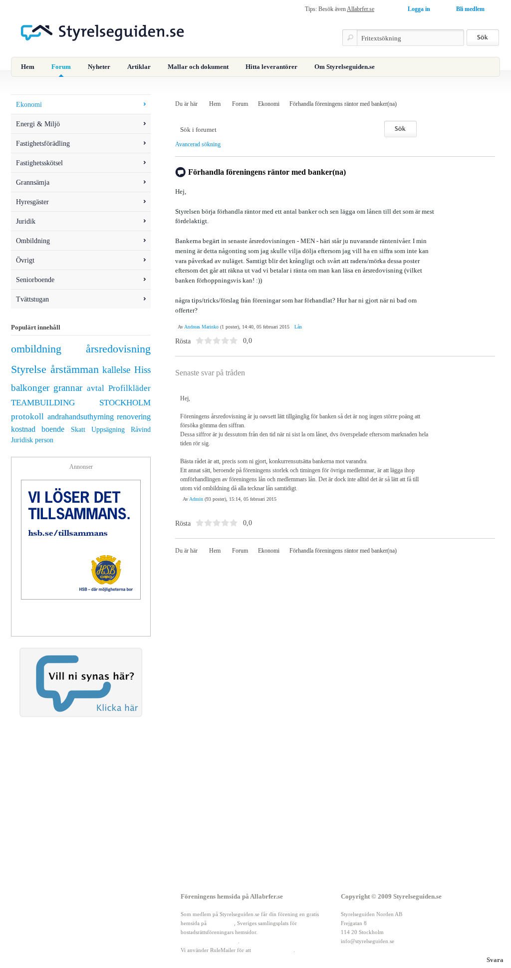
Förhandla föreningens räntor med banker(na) (343, 103)
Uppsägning (108, 429)
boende (52, 429)
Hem (27, 66)
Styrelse (28, 369)
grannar (67, 387)
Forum (61, 66)
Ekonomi (268, 103)
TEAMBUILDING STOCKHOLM (81, 402)
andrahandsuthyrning (80, 416)
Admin (196, 499)
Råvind (141, 429)
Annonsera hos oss (78, 932)
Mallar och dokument (198, 66)
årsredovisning (118, 349)
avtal (95, 388)
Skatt (78, 429)
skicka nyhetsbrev (273, 950)
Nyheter (99, 66)
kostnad (23, 429)
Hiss (142, 369)
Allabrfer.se (360, 8)
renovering (134, 416)
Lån (298, 326)
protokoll (27, 416)
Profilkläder (129, 388)
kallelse (116, 369)
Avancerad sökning (198, 144)
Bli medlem (470, 8)
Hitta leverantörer (271, 66)
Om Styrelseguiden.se (344, 66)
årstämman (74, 369)
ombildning (36, 349)
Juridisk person (32, 440)
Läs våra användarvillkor (209, 941)
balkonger (30, 387)
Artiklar (139, 66)
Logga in (419, 8)
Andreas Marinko (201, 326)
